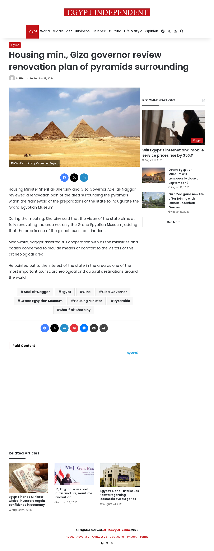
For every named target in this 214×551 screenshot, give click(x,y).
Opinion (151, 31)
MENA (20, 78)
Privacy (132, 537)
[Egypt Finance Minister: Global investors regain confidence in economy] (28, 478)
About (70, 537)
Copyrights (117, 537)
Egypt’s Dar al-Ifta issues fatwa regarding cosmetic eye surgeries (119, 495)
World (45, 31)
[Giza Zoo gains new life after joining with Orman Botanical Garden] (153, 200)
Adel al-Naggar (37, 291)
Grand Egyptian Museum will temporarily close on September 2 (184, 176)
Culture (115, 31)
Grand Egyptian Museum (41, 300)
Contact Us (99, 537)
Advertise (82, 537)
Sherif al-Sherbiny (75, 309)
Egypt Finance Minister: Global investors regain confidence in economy (27, 501)
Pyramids (122, 300)
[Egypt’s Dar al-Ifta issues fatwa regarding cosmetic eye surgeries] (120, 475)
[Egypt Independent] (107, 12)
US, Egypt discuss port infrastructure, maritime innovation (73, 493)
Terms (144, 537)
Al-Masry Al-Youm (116, 530)
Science (99, 31)
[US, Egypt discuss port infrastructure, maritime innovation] (74, 474)
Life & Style (133, 31)
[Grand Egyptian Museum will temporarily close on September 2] (153, 175)
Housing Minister (88, 300)
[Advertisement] (74, 400)
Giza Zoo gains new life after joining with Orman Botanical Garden (186, 200)
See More (173, 222)
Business (82, 31)
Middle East (62, 31)
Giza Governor (114, 291)
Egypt (32, 31)
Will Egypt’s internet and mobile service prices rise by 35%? (173, 152)
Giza (86, 291)
